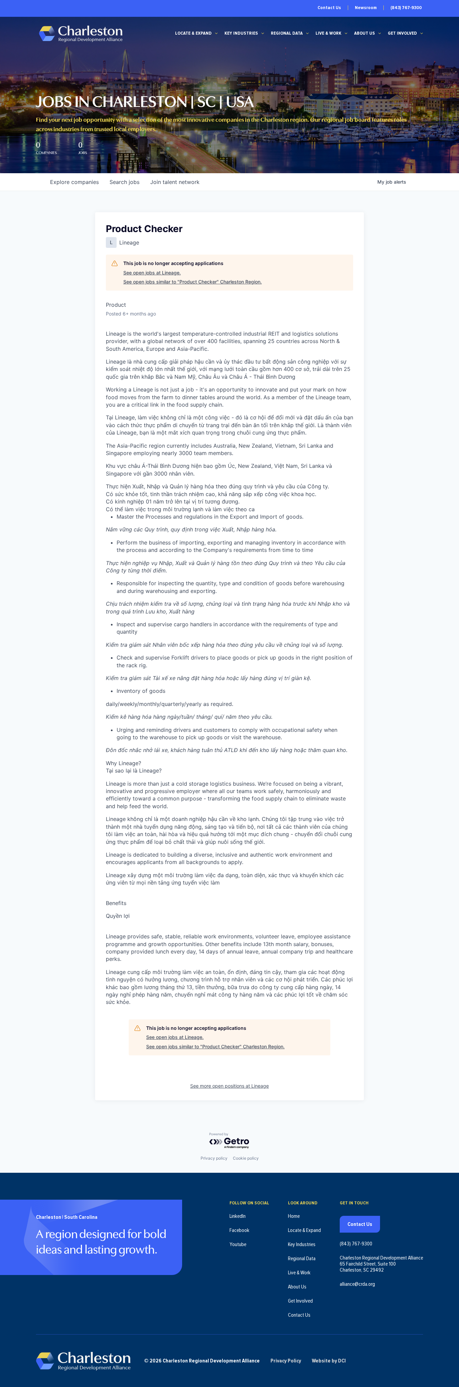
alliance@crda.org (357, 1284)
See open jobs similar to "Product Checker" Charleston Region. (192, 282)
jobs (124, 182)
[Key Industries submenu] (262, 33)
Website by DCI (329, 1360)
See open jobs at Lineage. (152, 272)
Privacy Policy (285, 1360)
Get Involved (402, 33)
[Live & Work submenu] (346, 33)
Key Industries (241, 33)
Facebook (239, 1230)
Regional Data (287, 33)
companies (74, 182)
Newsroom (366, 7)
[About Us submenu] (379, 33)
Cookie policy (246, 1158)
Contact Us (329, 7)
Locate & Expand (193, 33)
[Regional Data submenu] (307, 33)
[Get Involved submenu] (421, 33)
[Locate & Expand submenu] (216, 33)
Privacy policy (214, 1158)
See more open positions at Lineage (229, 1086)
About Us (364, 33)
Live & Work (328, 33)
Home (294, 1216)
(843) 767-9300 (406, 7)
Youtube (238, 1244)
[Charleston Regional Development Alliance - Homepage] (80, 33)
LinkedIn (238, 1216)
